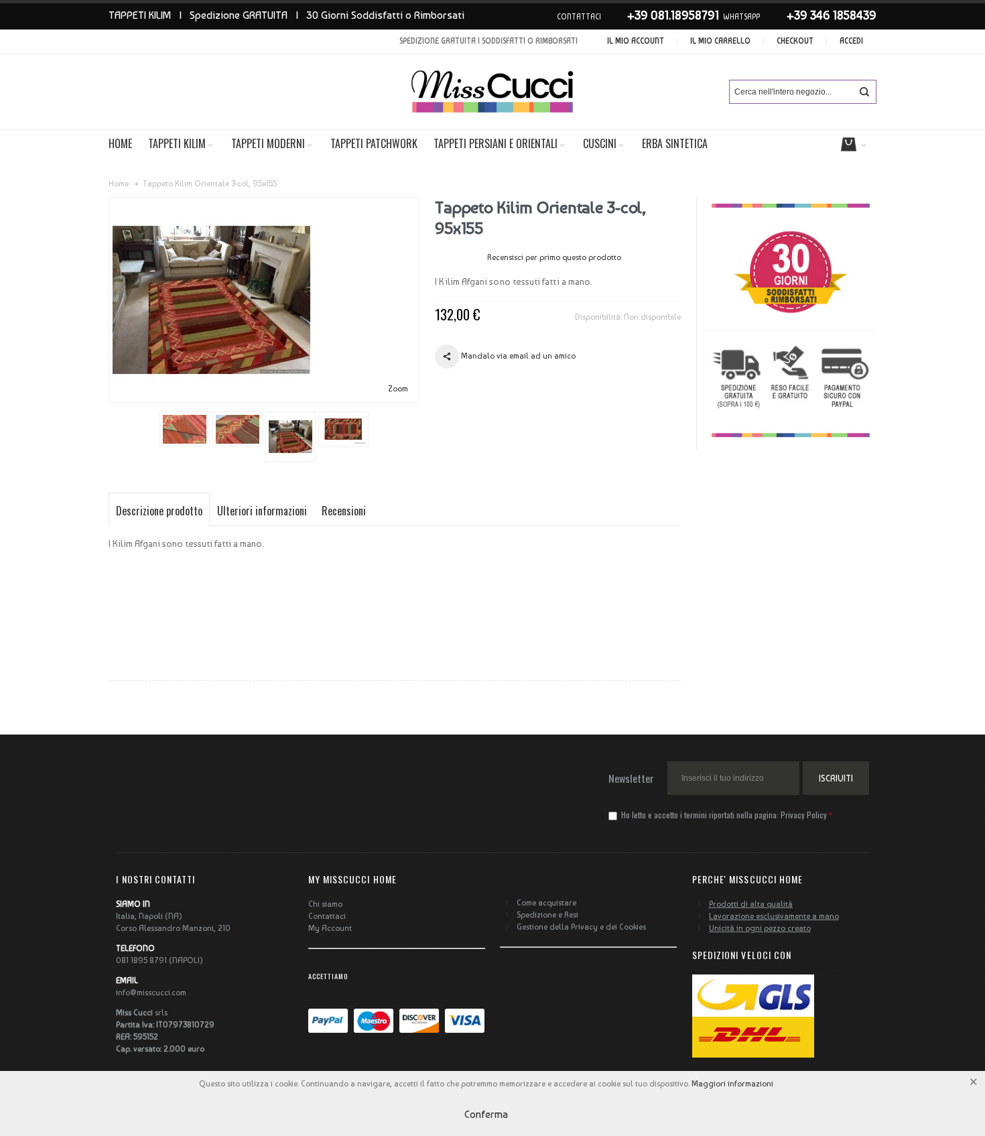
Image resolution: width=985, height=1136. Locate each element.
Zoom (398, 388)
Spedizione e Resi (547, 915)
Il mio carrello (720, 41)
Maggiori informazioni (732, 1083)
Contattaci (327, 916)
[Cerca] (864, 91)
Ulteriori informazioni (262, 511)
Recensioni (344, 511)
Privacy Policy (804, 814)
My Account (330, 928)
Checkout (795, 41)
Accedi (851, 41)
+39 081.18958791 (673, 15)
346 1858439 (843, 15)
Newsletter (631, 778)
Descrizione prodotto (159, 511)
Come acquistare (546, 902)
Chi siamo (325, 904)
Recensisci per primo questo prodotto (554, 257)
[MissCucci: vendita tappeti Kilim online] (492, 92)
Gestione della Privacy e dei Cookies (581, 927)
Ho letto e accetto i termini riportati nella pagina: (723, 814)
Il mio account (635, 41)
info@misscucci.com (151, 992)
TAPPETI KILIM (140, 15)
